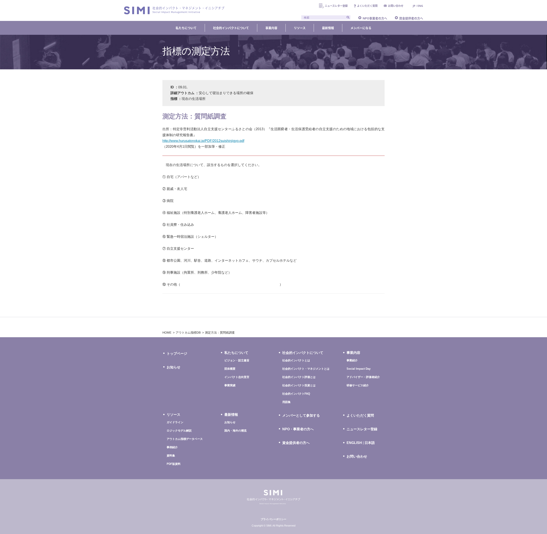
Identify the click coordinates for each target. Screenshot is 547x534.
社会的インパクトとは (296, 360)
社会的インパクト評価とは (299, 377)
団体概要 (229, 368)
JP (414, 6)
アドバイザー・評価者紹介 (363, 377)
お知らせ (173, 367)
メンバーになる (360, 28)
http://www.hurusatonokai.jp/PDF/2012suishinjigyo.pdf (203, 141)
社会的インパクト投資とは (299, 385)
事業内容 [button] (271, 28)
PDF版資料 (174, 463)
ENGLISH (354, 443)
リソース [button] (300, 28)
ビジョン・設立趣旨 (236, 360)
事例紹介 (172, 447)
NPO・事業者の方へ (298, 429)
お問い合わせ (395, 6)
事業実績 (229, 385)
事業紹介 (352, 360)
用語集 (286, 402)
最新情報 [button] (328, 28)
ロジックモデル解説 (179, 430)
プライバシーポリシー (273, 519)
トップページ (177, 353)
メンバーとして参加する (301, 415)
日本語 (370, 443)
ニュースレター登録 (336, 6)
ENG (420, 6)
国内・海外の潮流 (235, 430)
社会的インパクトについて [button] (231, 28)
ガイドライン (175, 422)
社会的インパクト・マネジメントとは (305, 368)
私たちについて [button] (186, 28)
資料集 (171, 455)
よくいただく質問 (367, 6)
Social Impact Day (359, 368)
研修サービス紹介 (358, 385)
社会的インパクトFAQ (296, 393)
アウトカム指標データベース (185, 439)
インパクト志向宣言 (236, 377)
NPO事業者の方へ (375, 18)
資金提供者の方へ (411, 18)
